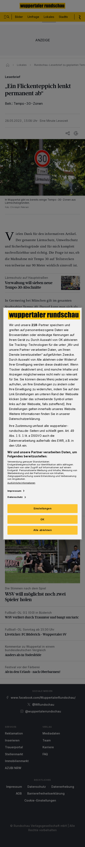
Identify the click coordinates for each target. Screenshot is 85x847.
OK (42, 519)
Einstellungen (43, 508)
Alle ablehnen (42, 530)
